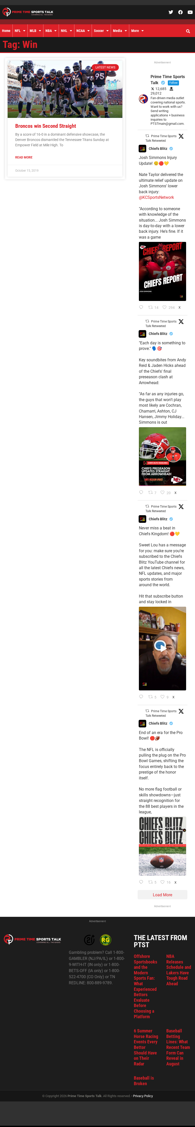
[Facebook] (180, 12)
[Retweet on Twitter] (147, 136)
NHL (64, 31)
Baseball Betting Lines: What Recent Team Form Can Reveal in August (178, 1047)
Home (6, 31)
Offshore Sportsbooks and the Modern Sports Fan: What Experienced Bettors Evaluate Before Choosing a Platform (145, 986)
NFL (18, 31)
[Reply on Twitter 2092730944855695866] (142, 882)
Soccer (99, 31)
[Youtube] (190, 12)
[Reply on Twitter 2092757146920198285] (142, 697)
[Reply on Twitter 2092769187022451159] (142, 492)
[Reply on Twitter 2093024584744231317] (142, 307)
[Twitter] (171, 12)
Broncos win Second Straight (45, 126)
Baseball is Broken (144, 1080)
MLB (33, 31)
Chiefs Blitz (158, 149)
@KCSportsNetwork (156, 197)
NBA (48, 31)
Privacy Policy (143, 1096)
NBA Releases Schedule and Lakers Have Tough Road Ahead (178, 970)
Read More (23, 157)
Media (117, 31)
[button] (187, 31)
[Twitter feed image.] (162, 271)
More (135, 31)
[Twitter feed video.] (162, 649)
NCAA (80, 31)
